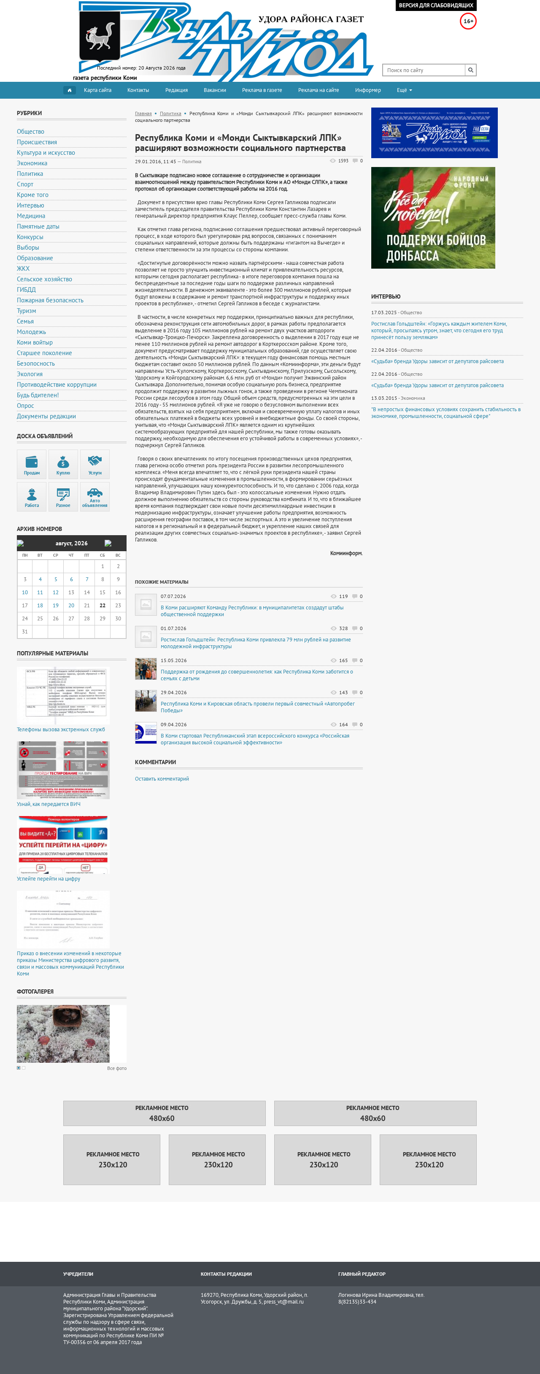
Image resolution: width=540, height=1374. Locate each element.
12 (56, 592)
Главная (143, 113)
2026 (81, 543)
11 (40, 592)
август (63, 543)
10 (25, 592)
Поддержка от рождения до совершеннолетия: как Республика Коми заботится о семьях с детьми (257, 675)
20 (71, 605)
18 (40, 605)
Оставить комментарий (162, 778)
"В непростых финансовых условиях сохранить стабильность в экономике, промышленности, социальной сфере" (446, 413)
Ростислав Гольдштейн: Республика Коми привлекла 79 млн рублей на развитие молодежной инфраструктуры (256, 643)
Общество (411, 312)
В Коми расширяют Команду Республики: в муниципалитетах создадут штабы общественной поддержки (252, 611)
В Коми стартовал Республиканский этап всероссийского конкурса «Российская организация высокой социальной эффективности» (255, 739)
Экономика (413, 398)
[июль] (20, 543)
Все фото (117, 1068)
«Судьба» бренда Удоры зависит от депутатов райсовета (437, 361)
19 (56, 605)
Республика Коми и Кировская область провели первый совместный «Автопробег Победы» (258, 707)
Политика (170, 113)
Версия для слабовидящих (436, 5)
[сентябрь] (108, 543)
